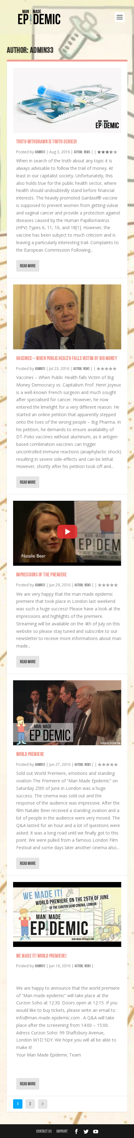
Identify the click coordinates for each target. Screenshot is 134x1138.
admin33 (40, 152)
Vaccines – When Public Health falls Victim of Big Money (66, 359)
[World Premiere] (67, 712)
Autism (78, 152)
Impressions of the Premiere (41, 575)
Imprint (62, 1131)
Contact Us (44, 1131)
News (87, 152)
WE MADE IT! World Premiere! (41, 956)
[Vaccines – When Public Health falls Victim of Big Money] (67, 316)
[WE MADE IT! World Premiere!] (67, 914)
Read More (28, 265)
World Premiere (30, 754)
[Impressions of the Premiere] (67, 533)
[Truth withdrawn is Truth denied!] (67, 100)
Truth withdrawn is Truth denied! (46, 142)
